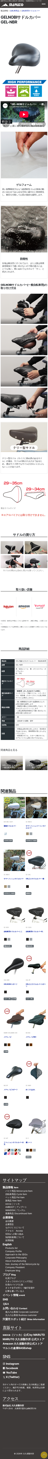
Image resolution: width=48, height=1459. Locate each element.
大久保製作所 (28, 1453)
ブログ (9, 1274)
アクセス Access (14, 1230)
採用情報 (9, 1240)
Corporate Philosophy (16, 1257)
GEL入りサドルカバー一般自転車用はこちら (11, 766)
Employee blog (12, 1270)
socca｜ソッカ (12, 1203)
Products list (11, 1248)
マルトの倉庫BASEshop (17, 1348)
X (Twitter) (12, 1377)
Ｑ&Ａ (6, 1303)
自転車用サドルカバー (30, 11)
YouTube (11, 1372)
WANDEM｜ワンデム (15, 1210)
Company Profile (13, 1251)
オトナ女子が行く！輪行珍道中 (20, 1287)
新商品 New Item (13, 1200)
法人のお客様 (21, 1315)
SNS (5, 1299)
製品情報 (10, 1187)
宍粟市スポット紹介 (24, 1319)
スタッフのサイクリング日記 (19, 1281)
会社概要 (10, 1221)
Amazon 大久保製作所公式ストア (23, 1343)
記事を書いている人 (14, 1291)
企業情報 (8, 1217)
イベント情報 (14, 1295)
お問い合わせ (15, 1308)
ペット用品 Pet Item (15, 1197)
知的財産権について (14, 1237)
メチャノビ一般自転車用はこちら (36, 766)
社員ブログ (10, 1278)
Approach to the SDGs (16, 1254)
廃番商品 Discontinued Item (18, 1213)
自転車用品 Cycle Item (16, 1194)
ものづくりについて (14, 1227)
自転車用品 (14, 11)
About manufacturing (15, 1261)
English (7, 1244)
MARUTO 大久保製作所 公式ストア (24, 1339)
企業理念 (9, 1224)
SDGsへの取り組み (14, 1234)
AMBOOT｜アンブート (16, 1207)
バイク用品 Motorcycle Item (18, 1191)
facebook (11, 1368)
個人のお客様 (22, 1312)
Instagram (12, 1363)
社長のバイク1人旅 (14, 1284)
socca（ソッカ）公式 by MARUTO (24, 1334)
